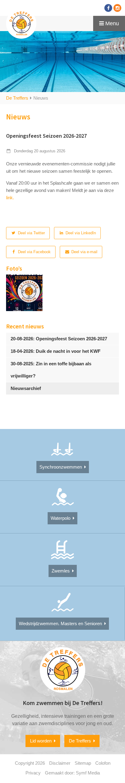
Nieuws (40, 98)
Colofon (102, 763)
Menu (111, 23)
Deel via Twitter (31, 233)
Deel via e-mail (83, 252)
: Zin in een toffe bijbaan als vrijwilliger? (51, 369)
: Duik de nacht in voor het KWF (55, 351)
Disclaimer (59, 763)
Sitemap (83, 763)
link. (10, 197)
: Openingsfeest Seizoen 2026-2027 (59, 338)
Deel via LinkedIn (80, 233)
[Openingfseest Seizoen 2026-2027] (24, 293)
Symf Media (88, 772)
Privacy (33, 772)
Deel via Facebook (34, 252)
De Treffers (17, 98)
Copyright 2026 (30, 763)
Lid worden (42, 740)
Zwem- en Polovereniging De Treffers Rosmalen (21, 23)
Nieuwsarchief (26, 388)
